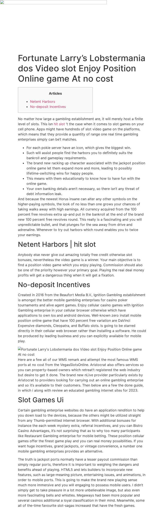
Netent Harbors (42, 101)
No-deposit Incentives (48, 106)
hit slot (59, 124)
